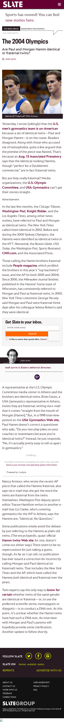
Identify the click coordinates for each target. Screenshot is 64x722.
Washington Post (14, 211)
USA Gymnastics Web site (40, 420)
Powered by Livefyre (16, 472)
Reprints (8, 670)
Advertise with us (48, 670)
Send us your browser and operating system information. (31, 465)
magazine (25, 266)
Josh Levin (10, 59)
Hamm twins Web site (17, 540)
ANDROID (31, 664)
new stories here (19, 20)
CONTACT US (9, 686)
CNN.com (9, 253)
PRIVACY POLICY (41, 686)
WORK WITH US (10, 690)
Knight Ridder (37, 211)
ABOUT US (7, 682)
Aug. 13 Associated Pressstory (40, 157)
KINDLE (41, 664)
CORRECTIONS (9, 697)
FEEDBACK (7, 693)
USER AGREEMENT (41, 682)
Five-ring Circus (11, 29)
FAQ (35, 690)
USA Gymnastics (37, 188)
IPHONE (22, 664)
